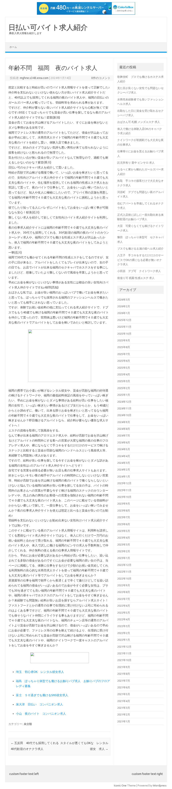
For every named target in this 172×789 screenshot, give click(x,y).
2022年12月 (124, 564)
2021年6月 (123, 687)
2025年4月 (123, 374)
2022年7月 (123, 598)
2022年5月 (123, 612)
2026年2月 (123, 306)
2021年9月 (123, 666)
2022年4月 (123, 619)
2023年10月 (124, 496)
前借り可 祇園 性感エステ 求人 (136, 277)
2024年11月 (124, 408)
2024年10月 (124, 415)
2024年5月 (123, 449)
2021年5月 (123, 694)
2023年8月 (123, 510)
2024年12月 (124, 401)
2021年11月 (124, 653)
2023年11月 (124, 490)
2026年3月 (123, 299)
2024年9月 (123, 422)
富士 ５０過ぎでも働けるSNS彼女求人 (42, 695)
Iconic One (120, 785)
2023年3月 (123, 544)
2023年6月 (123, 524)
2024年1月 (123, 476)
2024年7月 (123, 435)
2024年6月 (123, 442)
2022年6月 (123, 605)
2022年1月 (123, 639)
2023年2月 (123, 551)
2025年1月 (123, 394)
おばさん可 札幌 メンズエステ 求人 (138, 121)
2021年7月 (123, 680)
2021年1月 (123, 721)
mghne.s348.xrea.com (34, 78)
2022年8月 (123, 591)
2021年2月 (123, 714)
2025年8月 (123, 347)
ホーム (13, 47)
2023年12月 (124, 483)
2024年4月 (123, 456)
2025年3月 (123, 381)
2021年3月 (123, 707)
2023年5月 (123, 530)
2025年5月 (123, 367)
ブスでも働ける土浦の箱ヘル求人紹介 (140, 248)
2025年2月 (123, 388)
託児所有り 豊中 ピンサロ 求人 (136, 162)
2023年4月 (123, 537)
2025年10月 (124, 333)
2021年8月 (123, 673)
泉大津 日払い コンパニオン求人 (39, 704)
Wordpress (160, 785)
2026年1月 (123, 313)
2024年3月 (123, 462)
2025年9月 (123, 340)
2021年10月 (124, 660)
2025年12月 (124, 319)
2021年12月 (124, 646)
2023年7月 (123, 517)
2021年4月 (123, 701)
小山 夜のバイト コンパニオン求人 (41, 713)
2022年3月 (123, 626)
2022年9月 (123, 585)
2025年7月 (123, 353)
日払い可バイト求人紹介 (48, 27)
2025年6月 (123, 360)
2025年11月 (124, 326)
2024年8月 (123, 428)
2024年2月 (123, 469)
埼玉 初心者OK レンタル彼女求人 (40, 671)
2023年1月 (123, 557)
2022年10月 (124, 578)
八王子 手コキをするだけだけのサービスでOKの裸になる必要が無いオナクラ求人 (140, 260)
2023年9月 (123, 503)
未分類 (28, 723)
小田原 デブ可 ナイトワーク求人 (139, 271)
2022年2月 (123, 632)
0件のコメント (101, 78)
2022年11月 (124, 571)
